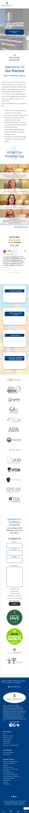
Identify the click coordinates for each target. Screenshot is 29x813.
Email (14, 557)
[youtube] (13, 796)
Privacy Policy (7, 739)
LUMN (16, 802)
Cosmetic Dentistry (9, 763)
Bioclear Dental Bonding (10, 761)
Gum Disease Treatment (10, 774)
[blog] (15, 796)
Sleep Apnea (7, 780)
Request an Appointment (11, 745)
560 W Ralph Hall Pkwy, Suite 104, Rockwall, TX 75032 (14, 681)
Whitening (6, 784)
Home (5, 734)
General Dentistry (8, 772)
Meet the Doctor (8, 736)
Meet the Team (7, 737)
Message (14, 565)
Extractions (6, 771)
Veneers (5, 782)
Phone (14, 549)
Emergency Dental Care (10, 769)
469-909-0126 (16, 687)
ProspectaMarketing (18, 804)
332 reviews (17, 242)
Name (14, 542)
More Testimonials (20, 227)
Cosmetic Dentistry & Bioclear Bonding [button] (15, 358)
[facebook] (11, 796)
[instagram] (17, 796)
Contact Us (6, 743)
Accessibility (7, 741)
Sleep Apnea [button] (15, 335)
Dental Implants (8, 767)
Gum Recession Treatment (11, 776)
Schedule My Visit (14, 32)
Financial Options (8, 752)
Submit (14, 604)
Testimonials (7, 754)
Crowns (5, 765)
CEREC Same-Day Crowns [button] (15, 314)
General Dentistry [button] (15, 291)
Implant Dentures (8, 778)
